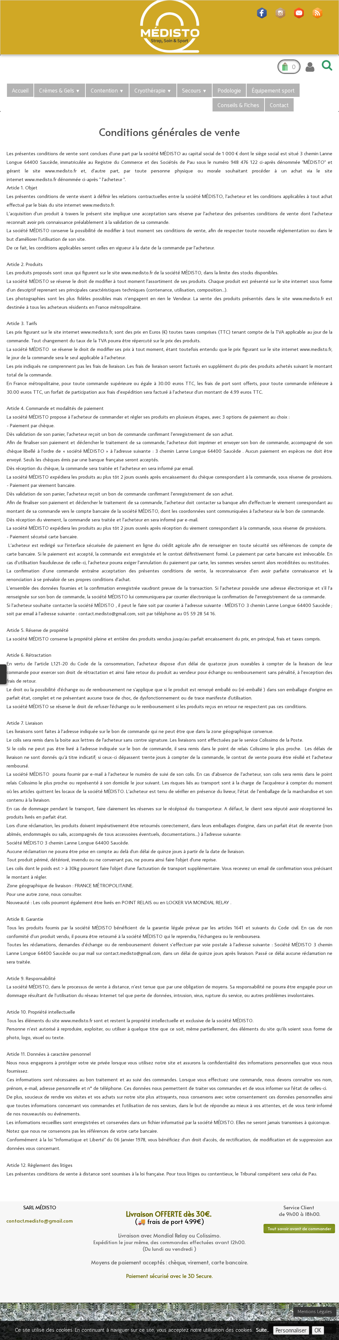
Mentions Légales (315, 1311)
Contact (279, 105)
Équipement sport (273, 90)
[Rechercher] (325, 65)
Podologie (229, 90)
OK (318, 1330)
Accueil (20, 90)
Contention (107, 90)
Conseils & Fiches (238, 105)
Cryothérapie (152, 90)
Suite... (262, 1330)
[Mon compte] (310, 67)
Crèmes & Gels (59, 90)
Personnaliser (291, 1330)
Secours (194, 90)
